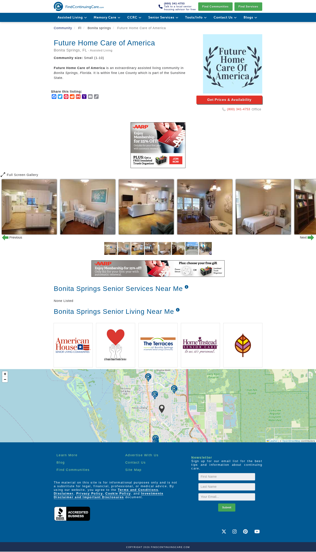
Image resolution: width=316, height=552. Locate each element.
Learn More (67, 455)
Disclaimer (64, 493)
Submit (226, 507)
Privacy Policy (89, 493)
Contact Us (135, 462)
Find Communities (215, 6)
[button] (162, 409)
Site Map (133, 470)
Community (63, 28)
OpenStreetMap (291, 440)
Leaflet (273, 440)
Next (306, 237)
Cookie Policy (118, 493)
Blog (61, 462)
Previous (9, 237)
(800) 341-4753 (238, 109)
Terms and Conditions (138, 490)
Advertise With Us (142, 455)
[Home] (79, 6)
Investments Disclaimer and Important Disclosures (108, 495)
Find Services (248, 6)
